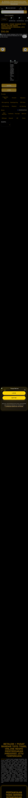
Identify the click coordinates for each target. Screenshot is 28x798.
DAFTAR (14, 397)
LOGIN (14, 393)
